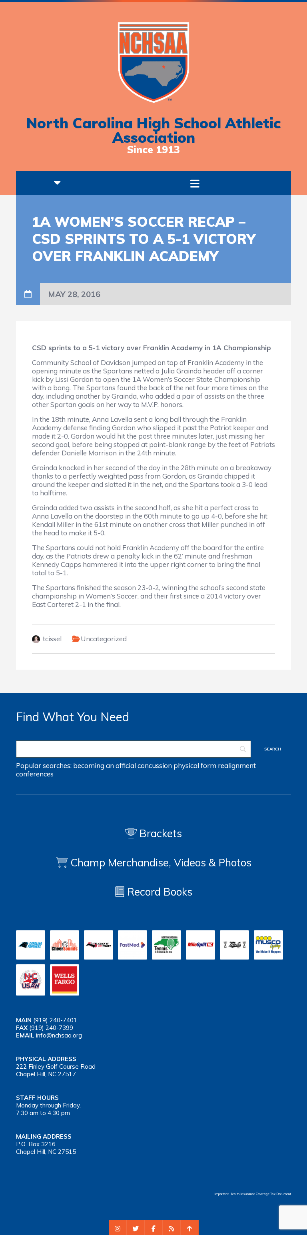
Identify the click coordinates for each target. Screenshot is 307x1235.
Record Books (158, 891)
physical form (194, 765)
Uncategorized (104, 638)
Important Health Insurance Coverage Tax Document (252, 1194)
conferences (35, 774)
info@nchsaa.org (59, 1035)
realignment (237, 765)
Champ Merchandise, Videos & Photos (160, 862)
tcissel (52, 638)
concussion (155, 765)
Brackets (159, 833)
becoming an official (104, 765)
